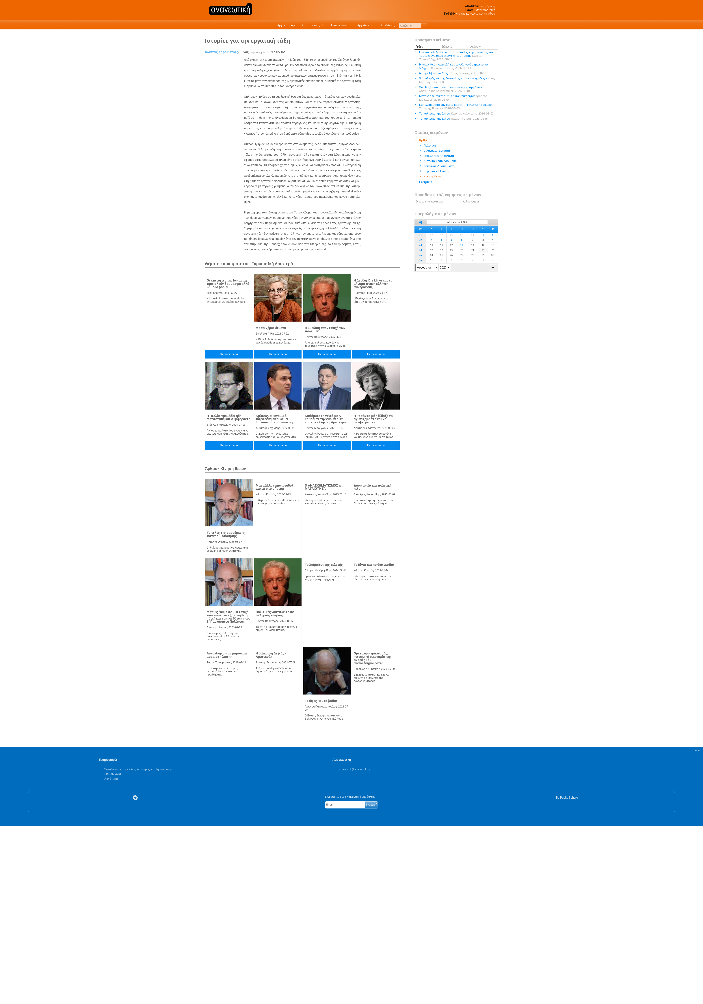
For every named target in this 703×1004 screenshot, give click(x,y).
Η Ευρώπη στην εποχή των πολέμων (325, 329)
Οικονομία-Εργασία (437, 150)
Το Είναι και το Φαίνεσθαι (374, 564)
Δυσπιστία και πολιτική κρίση (373, 487)
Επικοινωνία (339, 25)
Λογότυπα (111, 778)
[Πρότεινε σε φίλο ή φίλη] (5, 992)
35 (420, 255)
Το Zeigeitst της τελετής (324, 564)
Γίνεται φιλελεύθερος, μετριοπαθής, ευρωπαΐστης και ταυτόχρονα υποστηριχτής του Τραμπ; (456, 55)
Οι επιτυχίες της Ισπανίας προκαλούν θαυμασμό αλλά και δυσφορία (228, 284)
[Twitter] (136, 797)
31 (420, 235)
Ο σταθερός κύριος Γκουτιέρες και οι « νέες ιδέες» (457, 80)
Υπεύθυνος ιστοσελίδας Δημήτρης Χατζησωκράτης (138, 769)
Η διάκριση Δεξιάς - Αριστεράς (271, 655)
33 (420, 245)
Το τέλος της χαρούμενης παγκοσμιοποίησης (226, 534)
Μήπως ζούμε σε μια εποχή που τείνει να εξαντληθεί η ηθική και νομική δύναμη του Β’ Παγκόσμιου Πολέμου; (228, 616)
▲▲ (697, 750)
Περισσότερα (229, 354)
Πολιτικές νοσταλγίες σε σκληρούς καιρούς (275, 613)
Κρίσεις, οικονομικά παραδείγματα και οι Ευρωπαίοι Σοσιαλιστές (274, 419)
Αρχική (282, 25)
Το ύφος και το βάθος (321, 701)
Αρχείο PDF (364, 25)
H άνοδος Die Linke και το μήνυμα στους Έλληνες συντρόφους (373, 284)
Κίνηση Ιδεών (432, 176)
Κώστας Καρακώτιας (221, 52)
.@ (354, 769)
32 (420, 240)
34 (420, 250)
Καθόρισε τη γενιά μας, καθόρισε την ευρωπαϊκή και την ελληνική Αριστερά (325, 419)
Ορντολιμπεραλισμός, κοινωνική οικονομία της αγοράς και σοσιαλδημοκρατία (372, 658)
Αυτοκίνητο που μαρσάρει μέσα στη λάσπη (227, 655)
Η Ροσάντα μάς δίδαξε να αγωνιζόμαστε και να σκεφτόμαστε (373, 419)
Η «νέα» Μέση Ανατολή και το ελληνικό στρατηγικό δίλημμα (453, 66)
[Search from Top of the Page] (424, 25)
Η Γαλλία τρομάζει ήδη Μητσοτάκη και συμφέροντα (229, 417)
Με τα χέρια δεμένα (271, 328)
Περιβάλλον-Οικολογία (439, 155)
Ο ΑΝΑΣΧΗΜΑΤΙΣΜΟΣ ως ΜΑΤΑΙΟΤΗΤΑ (324, 487)
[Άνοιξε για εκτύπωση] (5, 987)
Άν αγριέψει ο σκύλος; (452, 73)
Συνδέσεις (387, 25)
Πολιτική (430, 145)
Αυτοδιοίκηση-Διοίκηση (440, 161)
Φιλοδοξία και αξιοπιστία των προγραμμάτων (450, 89)
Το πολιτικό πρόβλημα (456, 113)
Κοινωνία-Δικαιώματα (439, 166)
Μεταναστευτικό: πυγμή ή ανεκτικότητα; (453, 97)
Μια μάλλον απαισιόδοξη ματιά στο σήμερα (275, 487)
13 (461, 244)
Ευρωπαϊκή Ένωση (436, 171)
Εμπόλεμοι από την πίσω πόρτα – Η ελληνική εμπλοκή (455, 106)
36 (420, 260)
